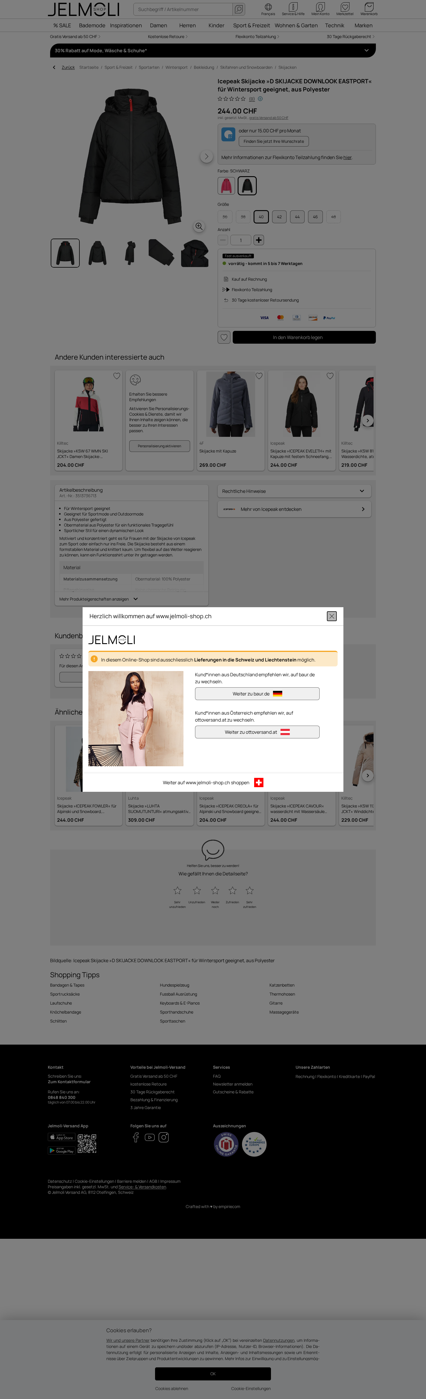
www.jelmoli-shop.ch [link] (208, 782)
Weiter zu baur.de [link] (251, 694)
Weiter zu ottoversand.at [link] (251, 732)
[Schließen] (331, 616)
